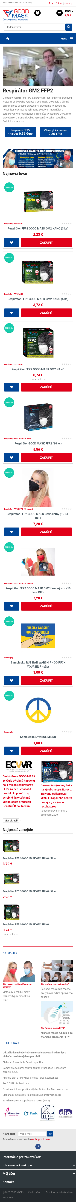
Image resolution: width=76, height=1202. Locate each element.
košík (69, 13)
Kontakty (68, 3)
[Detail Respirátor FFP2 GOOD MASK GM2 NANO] (38, 342)
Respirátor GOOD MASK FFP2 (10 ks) (38, 443)
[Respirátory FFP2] (38, 158)
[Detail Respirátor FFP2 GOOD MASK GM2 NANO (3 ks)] (38, 201)
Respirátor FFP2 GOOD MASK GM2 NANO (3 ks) (38, 228)
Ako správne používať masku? (55, 984)
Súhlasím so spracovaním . (27, 1139)
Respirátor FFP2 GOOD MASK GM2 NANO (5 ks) (38, 299)
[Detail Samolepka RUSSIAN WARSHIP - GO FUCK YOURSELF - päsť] (38, 635)
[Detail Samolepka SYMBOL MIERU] (38, 710)
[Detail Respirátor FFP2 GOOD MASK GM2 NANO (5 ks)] (38, 272)
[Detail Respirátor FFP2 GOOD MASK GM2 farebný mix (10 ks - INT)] (38, 561)
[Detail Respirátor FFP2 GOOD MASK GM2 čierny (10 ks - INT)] (38, 487)
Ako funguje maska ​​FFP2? (53, 1028)
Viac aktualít (11, 820)
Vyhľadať (68, 27)
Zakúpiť (46, 242)
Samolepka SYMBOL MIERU (38, 737)
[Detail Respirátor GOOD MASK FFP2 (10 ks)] (38, 416)
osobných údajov (40, 1139)
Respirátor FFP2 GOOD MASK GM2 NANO (38, 369)
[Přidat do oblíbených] (11, 242)
